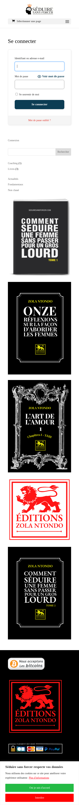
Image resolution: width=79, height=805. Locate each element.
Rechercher (63, 151)
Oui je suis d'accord (39, 787)
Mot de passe (21, 76)
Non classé (13, 190)
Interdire (39, 797)
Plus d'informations (39, 777)
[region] (39, 783)
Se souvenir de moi (28, 94)
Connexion (13, 140)
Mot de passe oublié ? (39, 120)
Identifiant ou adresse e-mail (29, 58)
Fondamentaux (15, 184)
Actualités (13, 179)
